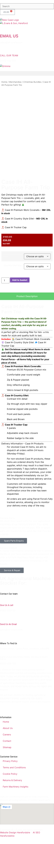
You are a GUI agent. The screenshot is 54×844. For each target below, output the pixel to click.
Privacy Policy (10, 761)
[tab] (27, 296)
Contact (7, 741)
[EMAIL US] (3, 28)
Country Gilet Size (13, 265)
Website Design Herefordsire (15, 832)
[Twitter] (11, 708)
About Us (8, 728)
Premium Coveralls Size (12, 255)
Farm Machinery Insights (15, 786)
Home (4, 82)
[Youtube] (18, 708)
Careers (7, 734)
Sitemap (7, 747)
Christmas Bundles (32, 82)
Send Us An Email (8, 624)
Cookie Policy (10, 773)
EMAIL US (9, 36)
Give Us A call (6, 605)
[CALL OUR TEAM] (3, 49)
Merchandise (15, 82)
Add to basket (19, 280)
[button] (27, 73)
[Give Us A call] (3, 598)
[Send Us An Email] (3, 617)
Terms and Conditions (14, 767)
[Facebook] (3, 708)
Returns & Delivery (12, 780)
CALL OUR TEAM (9, 55)
